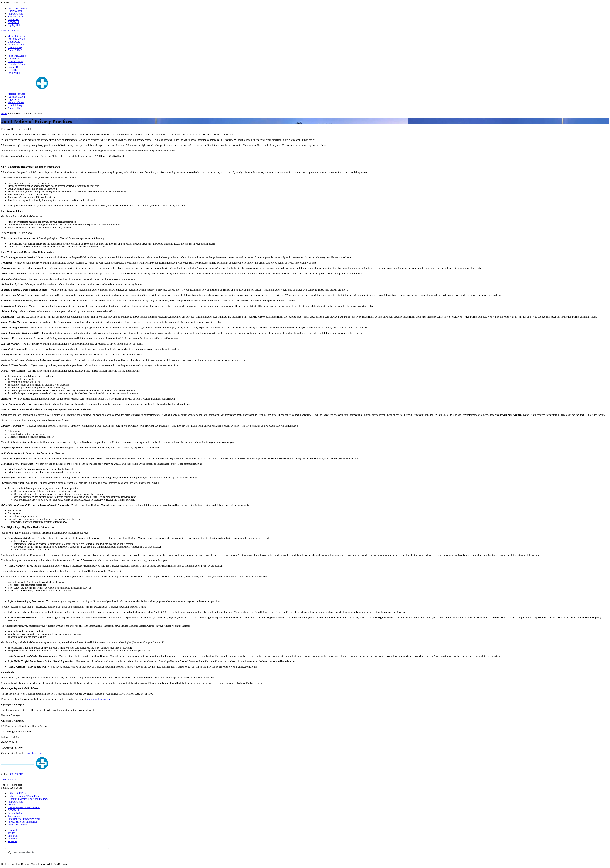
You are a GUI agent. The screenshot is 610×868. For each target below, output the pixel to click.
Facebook (12, 830)
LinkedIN (12, 838)
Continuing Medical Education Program (28, 798)
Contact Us (13, 19)
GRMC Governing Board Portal (24, 796)
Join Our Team (15, 13)
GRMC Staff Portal (17, 793)
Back (10, 30)
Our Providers (15, 11)
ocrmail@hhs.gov (35, 753)
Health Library (15, 47)
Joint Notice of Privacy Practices (24, 819)
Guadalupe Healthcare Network (24, 807)
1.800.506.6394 (9, 779)
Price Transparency (17, 8)
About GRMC (15, 50)
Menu (4, 30)
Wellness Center (16, 44)
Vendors (12, 804)
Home (4, 113)
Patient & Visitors (16, 38)
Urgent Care (14, 41)
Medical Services (16, 36)
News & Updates (16, 16)
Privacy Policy (15, 813)
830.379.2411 (16, 774)
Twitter (11, 832)
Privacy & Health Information (22, 821)
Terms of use (14, 816)
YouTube (12, 841)
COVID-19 (13, 22)
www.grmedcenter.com (98, 699)
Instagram (12, 835)
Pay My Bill (14, 25)
